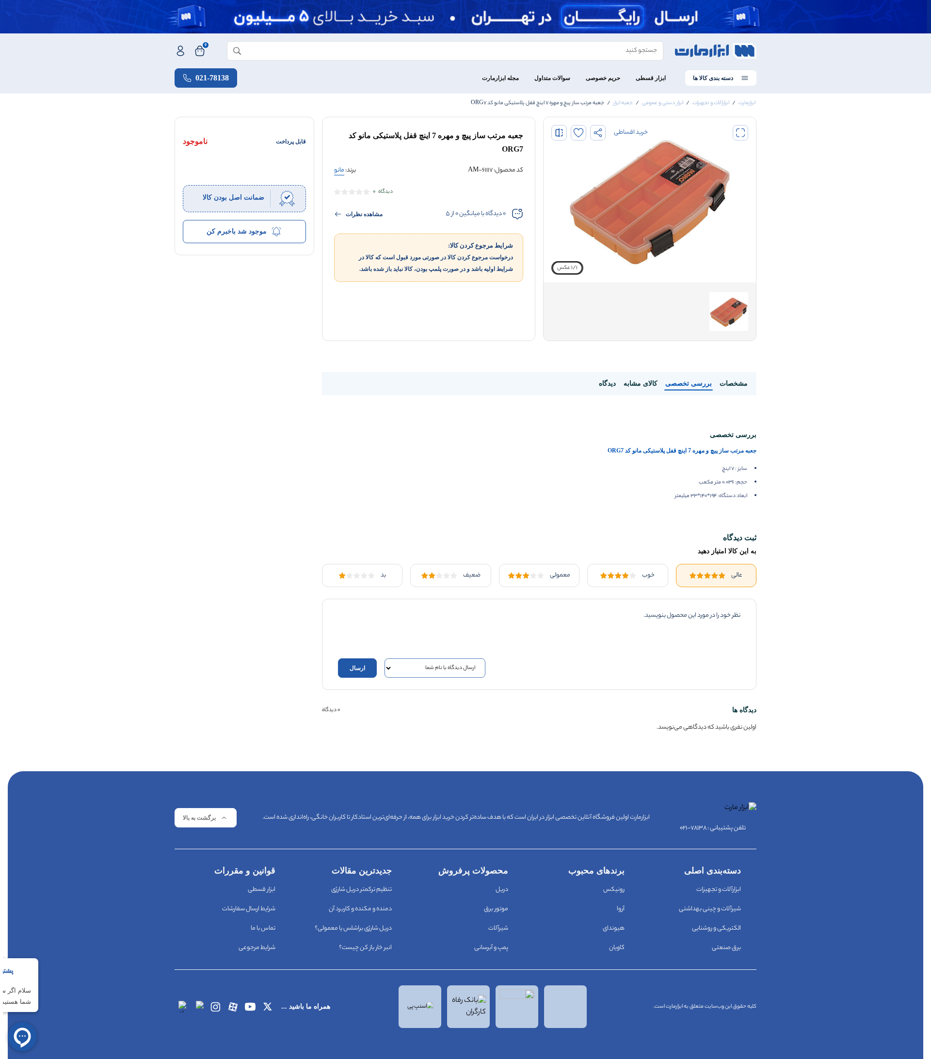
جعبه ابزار (623, 103)
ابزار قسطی (651, 78)
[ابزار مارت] (715, 51)
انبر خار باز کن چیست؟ (365, 948)
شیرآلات (498, 928)
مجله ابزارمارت (500, 78)
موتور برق (496, 909)
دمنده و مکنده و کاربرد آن (360, 909)
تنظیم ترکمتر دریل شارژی (361, 890)
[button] (740, 132)
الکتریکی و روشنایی (716, 928)
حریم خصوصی (603, 78)
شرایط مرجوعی (257, 948)
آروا (621, 909)
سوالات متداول (552, 78)
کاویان (617, 948)
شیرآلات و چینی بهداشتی (710, 909)
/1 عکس (567, 268)
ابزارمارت (746, 103)
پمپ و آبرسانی (491, 948)
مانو (339, 170)
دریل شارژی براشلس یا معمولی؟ (353, 928)
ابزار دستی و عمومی (662, 103)
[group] (650, 200)
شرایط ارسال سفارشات (248, 909)
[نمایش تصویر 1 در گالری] (728, 311)
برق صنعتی (726, 948)
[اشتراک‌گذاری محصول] (598, 132)
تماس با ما (263, 928)
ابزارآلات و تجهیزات (710, 103)
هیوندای (614, 928)
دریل (502, 890)
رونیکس (614, 890)
